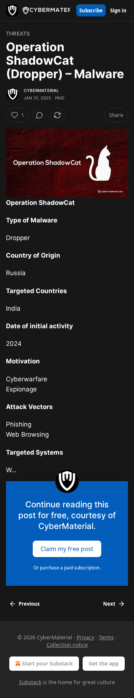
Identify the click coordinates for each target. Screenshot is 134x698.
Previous (29, 603)
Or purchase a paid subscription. (67, 568)
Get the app (104, 663)
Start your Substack (47, 663)
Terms (106, 637)
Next (109, 603)
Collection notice (67, 644)
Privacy (85, 637)
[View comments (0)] (39, 115)
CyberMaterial (41, 90)
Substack (30, 682)
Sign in (118, 10)
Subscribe (91, 10)
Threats (18, 33)
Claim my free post (67, 549)
